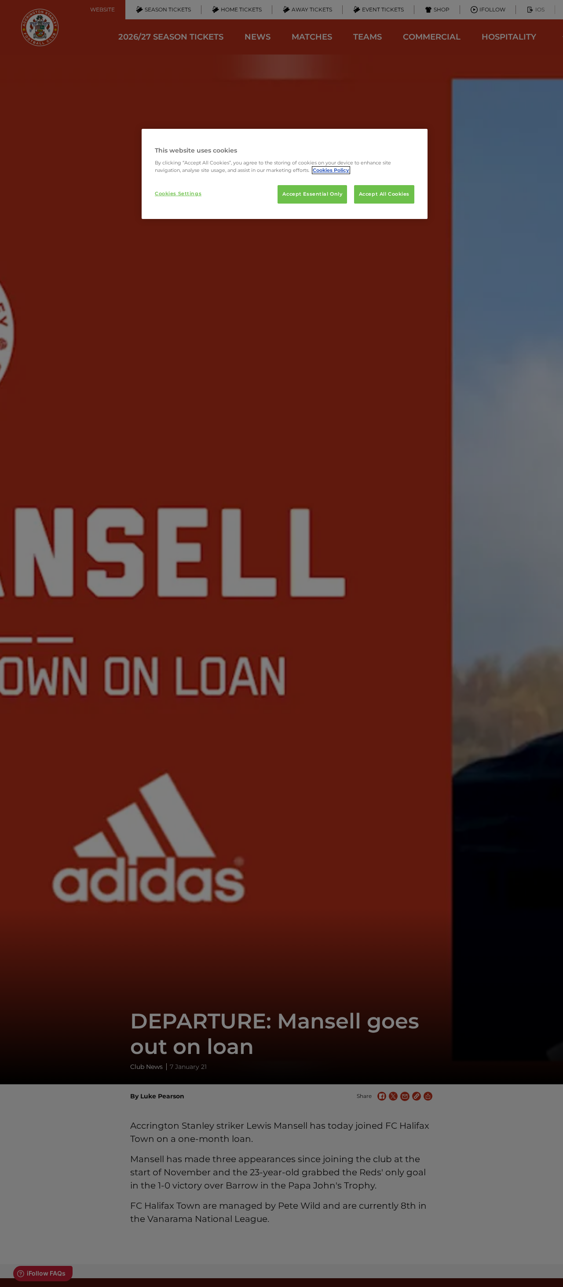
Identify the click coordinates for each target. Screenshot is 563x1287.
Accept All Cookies (384, 194)
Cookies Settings (178, 193)
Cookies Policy (331, 170)
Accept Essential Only (312, 194)
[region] (285, 174)
